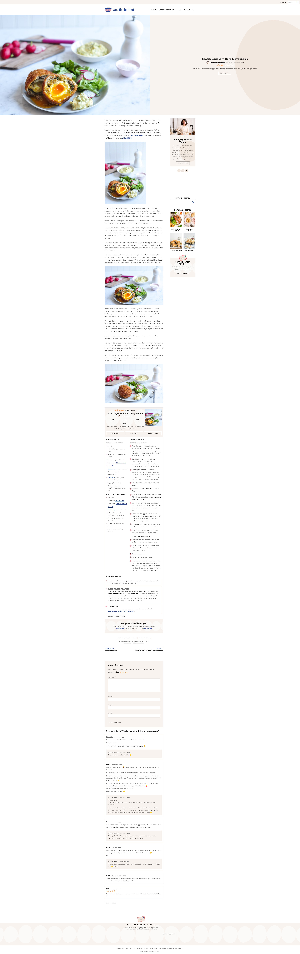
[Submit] (297, 2)
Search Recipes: (183, 198)
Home (219, 55)
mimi (108, 822)
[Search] (193, 202)
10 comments (127, 643)
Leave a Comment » (111, 903)
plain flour (111, 477)
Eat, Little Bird (113, 752)
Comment (112, 677)
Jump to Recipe (224, 73)
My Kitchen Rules (137, 135)
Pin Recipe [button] (135, 433)
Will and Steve (127, 138)
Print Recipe (115, 433)
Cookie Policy (121, 948)
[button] (116, 410)
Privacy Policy (130, 948)
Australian (128, 638)
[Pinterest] (285, 2)
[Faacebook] (280, 2)
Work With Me (189, 9)
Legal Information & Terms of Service (171, 948)
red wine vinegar (121, 503)
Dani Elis (109, 737)
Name (110, 697)
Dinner (135, 638)
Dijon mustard (121, 463)
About (179, 9)
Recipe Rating (113, 672)
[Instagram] (283, 2)
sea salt (110, 466)
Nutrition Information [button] (116, 616)
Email (110, 705)
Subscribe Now (183, 273)
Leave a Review (153, 433)
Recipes (154, 9)
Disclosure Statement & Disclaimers (147, 948)
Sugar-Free (147, 638)
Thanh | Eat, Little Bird (218, 62)
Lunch (140, 638)
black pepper (112, 469)
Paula (108, 764)
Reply (123, 737)
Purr (159, 951)
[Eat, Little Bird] (119, 9)
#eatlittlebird (147, 628)
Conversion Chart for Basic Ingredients (121, 611)
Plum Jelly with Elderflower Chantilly (149, 649)
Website (110, 713)
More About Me (182, 163)
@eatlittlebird (120, 628)
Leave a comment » (138, 643)
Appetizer (228, 55)
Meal (223, 55)
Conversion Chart (167, 9)
